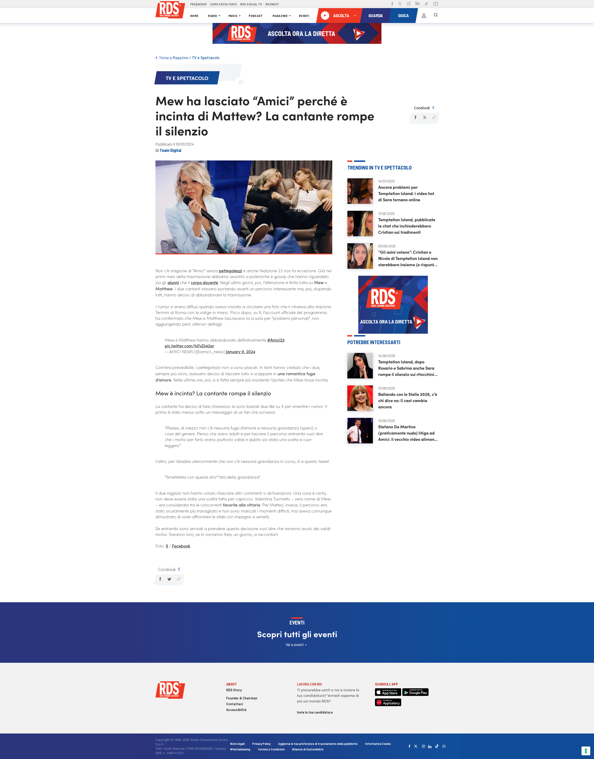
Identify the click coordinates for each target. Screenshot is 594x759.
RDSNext (272, 4)
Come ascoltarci (223, 4)
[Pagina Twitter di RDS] (400, 4)
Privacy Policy (261, 744)
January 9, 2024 (240, 351)
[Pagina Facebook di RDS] (392, 4)
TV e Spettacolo (206, 57)
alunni (173, 282)
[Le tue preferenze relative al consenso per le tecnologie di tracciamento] (585, 750)
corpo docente (204, 282)
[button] (415, 117)
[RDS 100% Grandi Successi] (170, 10)
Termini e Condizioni (271, 749)
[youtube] (444, 746)
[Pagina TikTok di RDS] (426, 4)
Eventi (304, 16)
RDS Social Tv (251, 4)
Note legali (237, 744)
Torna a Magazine (173, 57)
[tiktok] (437, 746)
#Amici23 (275, 340)
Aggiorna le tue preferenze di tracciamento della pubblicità (317, 744)
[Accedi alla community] (424, 15)
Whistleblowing (240, 749)
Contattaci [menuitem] (234, 703)
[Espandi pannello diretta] (355, 15)
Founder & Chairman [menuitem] (241, 698)
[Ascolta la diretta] (325, 15)
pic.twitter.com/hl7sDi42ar (189, 346)
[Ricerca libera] (436, 15)
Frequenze (198, 4)
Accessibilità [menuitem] (236, 709)
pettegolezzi (230, 270)
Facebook (181, 546)
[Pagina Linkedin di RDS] (417, 4)
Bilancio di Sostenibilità (307, 749)
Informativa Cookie (378, 744)
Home (194, 16)
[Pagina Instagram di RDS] (408, 4)
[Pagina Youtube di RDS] (436, 4)
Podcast (256, 16)
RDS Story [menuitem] (234, 690)
